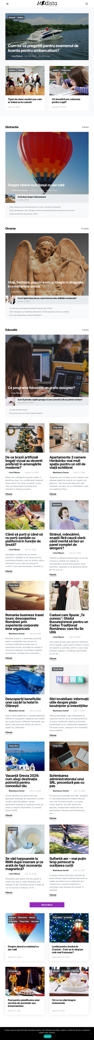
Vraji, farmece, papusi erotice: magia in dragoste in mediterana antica (45, 284)
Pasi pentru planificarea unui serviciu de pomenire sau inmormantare (23, 1003)
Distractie (11, 127)
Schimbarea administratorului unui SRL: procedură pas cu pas (66, 781)
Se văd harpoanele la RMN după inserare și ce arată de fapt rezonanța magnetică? (24, 863)
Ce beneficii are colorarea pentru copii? (66, 101)
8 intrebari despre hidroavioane (32, 197)
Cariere (12, 70)
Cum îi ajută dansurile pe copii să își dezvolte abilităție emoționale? (48, 298)
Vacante (35, 921)
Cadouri (12, 917)
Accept (47, 1036)
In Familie (13, 921)
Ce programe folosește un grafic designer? (41, 388)
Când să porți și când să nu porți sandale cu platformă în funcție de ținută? (24, 539)
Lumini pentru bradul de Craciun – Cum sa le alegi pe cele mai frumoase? (67, 949)
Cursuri (12, 17)
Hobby (21, 17)
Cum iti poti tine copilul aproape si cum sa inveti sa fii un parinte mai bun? (50, 399)
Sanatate (57, 504)
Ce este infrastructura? (18, 410)
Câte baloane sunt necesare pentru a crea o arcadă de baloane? (35, 207)
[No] (91, 1033)
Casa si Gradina (27, 427)
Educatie (11, 330)
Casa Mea (13, 427)
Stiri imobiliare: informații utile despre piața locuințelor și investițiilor (69, 702)
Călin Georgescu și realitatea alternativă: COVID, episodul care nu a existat (39, 312)
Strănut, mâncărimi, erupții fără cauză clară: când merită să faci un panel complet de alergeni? (67, 541)
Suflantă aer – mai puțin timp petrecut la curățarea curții (67, 861)
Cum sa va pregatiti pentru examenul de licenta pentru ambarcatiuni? (43, 48)
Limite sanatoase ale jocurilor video (23, 214)
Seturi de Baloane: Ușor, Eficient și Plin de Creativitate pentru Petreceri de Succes (42, 210)
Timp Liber (66, 70)
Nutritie (75, 971)
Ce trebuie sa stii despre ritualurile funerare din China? (31, 308)
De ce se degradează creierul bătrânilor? (25, 315)
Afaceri (56, 971)
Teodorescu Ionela (19, 190)
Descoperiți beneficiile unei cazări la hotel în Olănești (23, 702)
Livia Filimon (16, 56)
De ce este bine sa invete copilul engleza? (26, 413)
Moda (11, 504)
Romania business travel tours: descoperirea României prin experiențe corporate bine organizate (24, 622)
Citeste (8, 494)
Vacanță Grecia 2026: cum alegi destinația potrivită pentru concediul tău (22, 781)
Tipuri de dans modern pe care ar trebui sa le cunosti (25, 101)
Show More (47, 905)
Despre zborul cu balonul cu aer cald (36, 185)
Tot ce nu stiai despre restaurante (64, 1002)
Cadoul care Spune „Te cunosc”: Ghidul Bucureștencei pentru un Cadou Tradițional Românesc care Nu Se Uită (68, 623)
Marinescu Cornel (61, 472)
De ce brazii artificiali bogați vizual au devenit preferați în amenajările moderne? (24, 462)
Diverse (10, 228)
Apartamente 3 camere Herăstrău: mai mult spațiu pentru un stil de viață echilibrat (67, 462)
